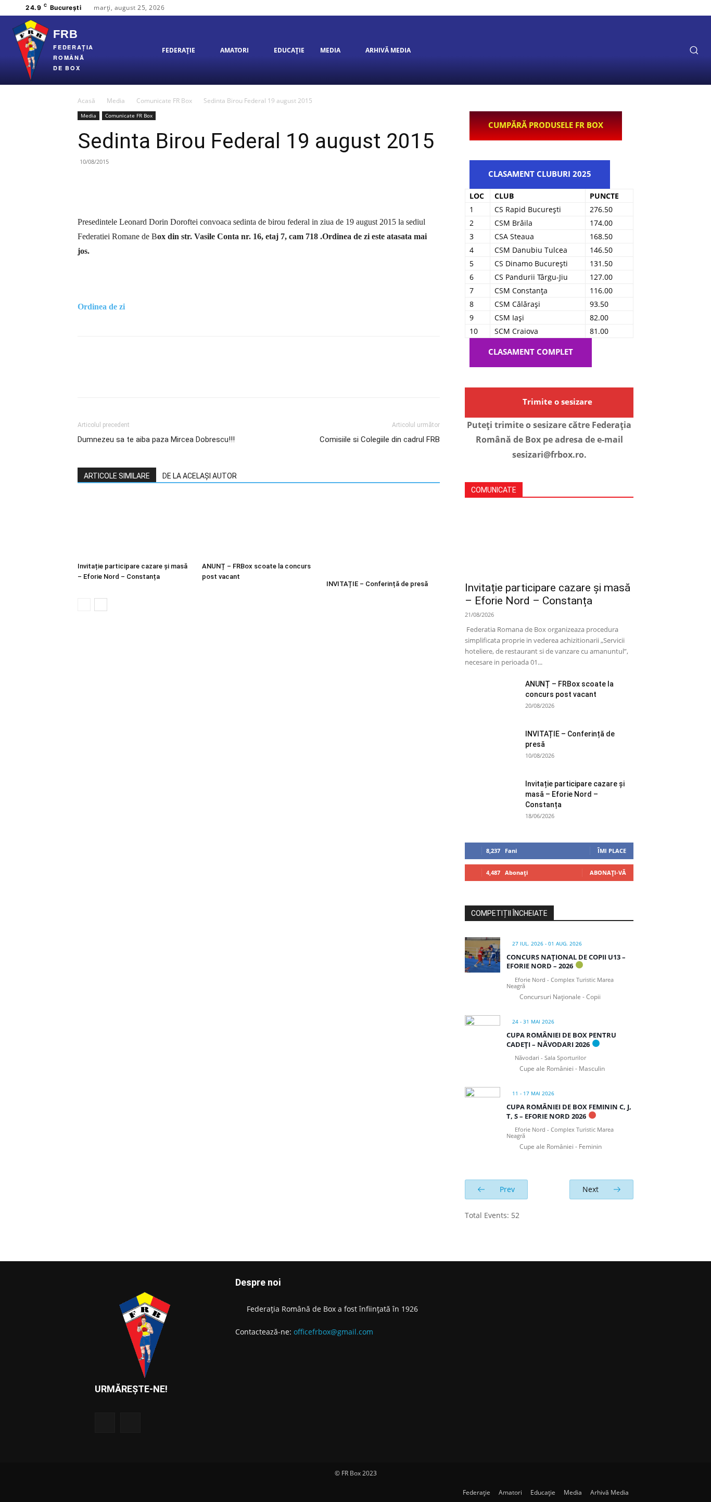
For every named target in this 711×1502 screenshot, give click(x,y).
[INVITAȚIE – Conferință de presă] (383, 536)
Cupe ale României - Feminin (560, 1146)
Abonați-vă (608, 872)
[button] (694, 50)
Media (116, 100)
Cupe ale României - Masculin (562, 1068)
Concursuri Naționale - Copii (560, 996)
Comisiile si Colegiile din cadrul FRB (380, 439)
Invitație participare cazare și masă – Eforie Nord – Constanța (547, 594)
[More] (184, 185)
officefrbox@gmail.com (333, 1332)
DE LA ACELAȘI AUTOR (199, 476)
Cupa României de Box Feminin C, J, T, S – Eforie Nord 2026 (568, 1111)
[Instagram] (662, 8)
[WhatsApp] (159, 185)
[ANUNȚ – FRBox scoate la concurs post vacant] (258, 527)
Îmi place (612, 850)
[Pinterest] (135, 185)
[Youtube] (687, 8)
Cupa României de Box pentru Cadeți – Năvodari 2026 (561, 1039)
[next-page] (100, 604)
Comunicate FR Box (164, 100)
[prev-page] (84, 604)
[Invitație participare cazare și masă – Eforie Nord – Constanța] (134, 527)
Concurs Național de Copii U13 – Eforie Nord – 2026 (566, 961)
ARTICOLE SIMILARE (117, 476)
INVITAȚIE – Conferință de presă (377, 584)
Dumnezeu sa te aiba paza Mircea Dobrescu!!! (156, 439)
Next (591, 1189)
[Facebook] (650, 8)
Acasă (86, 100)
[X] (675, 8)
